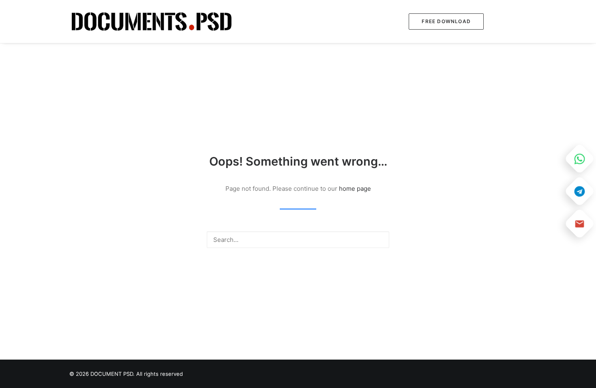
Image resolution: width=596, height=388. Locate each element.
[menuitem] (443, 21)
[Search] (298, 239)
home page (355, 188)
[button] (507, 21)
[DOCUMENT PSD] (151, 21)
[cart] (521, 21)
